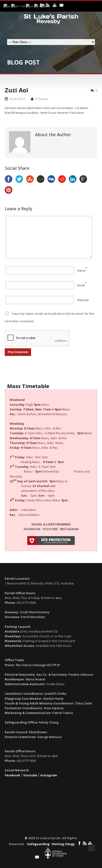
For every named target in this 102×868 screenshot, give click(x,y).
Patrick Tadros (62, 713)
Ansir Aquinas (54, 708)
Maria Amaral (35, 679)
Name (81, 270)
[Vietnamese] (44, 6)
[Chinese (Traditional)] (18, 6)
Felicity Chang (48, 722)
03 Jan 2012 (17, 99)
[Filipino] (37, 6)
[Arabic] (7, 6)
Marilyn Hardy (53, 698)
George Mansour (49, 737)
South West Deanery (35, 612)
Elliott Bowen (38, 732)
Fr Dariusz (41, 99)
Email (81, 285)
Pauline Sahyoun (81, 674)
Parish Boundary (33, 617)
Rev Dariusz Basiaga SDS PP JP (38, 665)
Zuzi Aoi (16, 90)
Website (83, 300)
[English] (30, 6)
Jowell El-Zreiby (55, 693)
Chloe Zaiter (84, 703)
